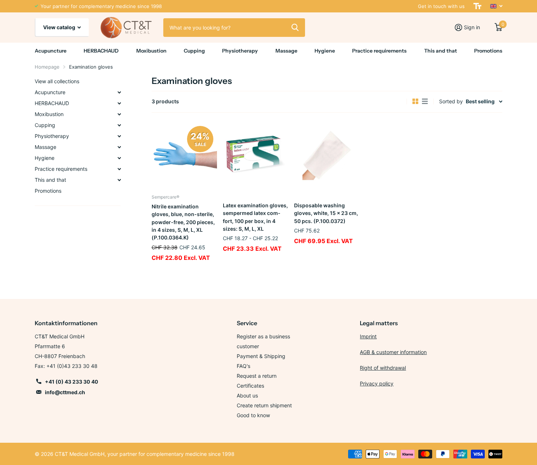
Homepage (47, 67)
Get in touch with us (441, 6)
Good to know (253, 415)
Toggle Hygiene (119, 158)
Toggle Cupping (119, 125)
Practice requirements (379, 50)
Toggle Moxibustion (119, 114)
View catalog (59, 27)
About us (247, 395)
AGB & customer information (393, 352)
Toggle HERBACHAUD (119, 103)
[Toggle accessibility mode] (477, 6)
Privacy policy (376, 383)
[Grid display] (415, 101)
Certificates (250, 386)
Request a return (257, 376)
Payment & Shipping (261, 356)
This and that (440, 50)
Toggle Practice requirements (119, 169)
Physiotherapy (240, 50)
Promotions (488, 50)
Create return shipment (264, 405)
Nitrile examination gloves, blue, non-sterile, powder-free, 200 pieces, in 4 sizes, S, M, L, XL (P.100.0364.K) (183, 222)
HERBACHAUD (101, 50)
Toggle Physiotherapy (119, 136)
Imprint (368, 336)
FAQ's (243, 366)
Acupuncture (50, 50)
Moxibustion (151, 50)
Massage (286, 50)
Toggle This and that (119, 180)
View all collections (57, 81)
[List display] (425, 101)
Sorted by (451, 101)
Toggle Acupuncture (119, 92)
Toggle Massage (119, 147)
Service (247, 323)
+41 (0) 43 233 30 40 (71, 381)
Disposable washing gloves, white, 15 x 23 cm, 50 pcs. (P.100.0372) (326, 213)
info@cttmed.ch (65, 392)
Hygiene (325, 50)
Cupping (194, 50)
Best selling (480, 101)
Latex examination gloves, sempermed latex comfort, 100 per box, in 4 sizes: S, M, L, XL (255, 217)
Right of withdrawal (383, 368)
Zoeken (295, 27)
